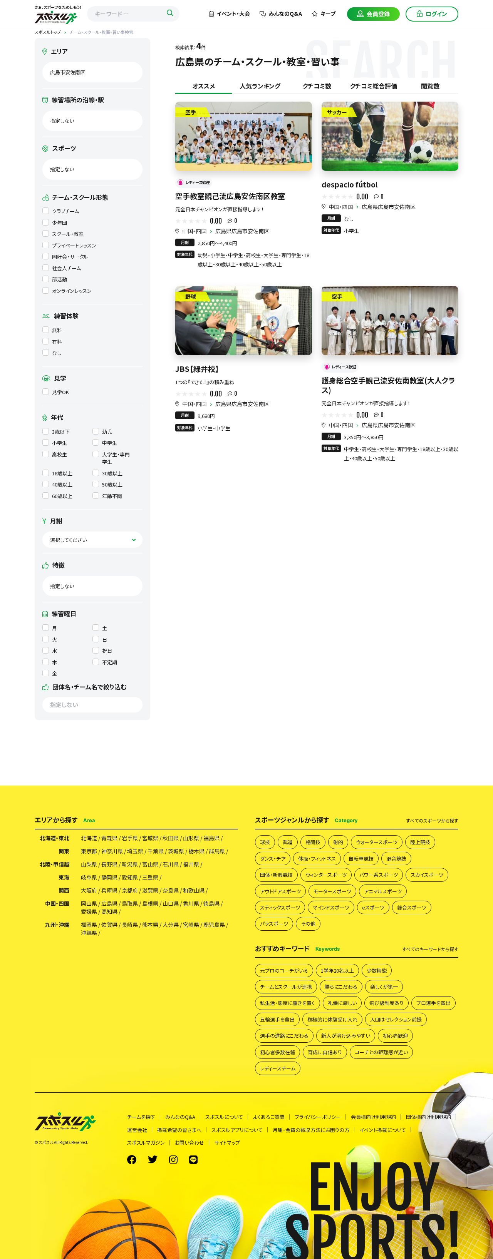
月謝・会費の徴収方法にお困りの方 (311, 1130)
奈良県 (171, 890)
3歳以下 (61, 431)
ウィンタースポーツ (326, 874)
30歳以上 (112, 473)
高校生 (59, 454)
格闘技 (312, 842)
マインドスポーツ (331, 907)
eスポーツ (373, 907)
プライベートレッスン (74, 245)
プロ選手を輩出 (433, 1003)
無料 (57, 330)
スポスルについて (224, 1116)
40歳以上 (62, 484)
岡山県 (89, 903)
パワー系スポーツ (378, 874)
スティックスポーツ (280, 907)
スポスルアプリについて (237, 1130)
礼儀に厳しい (342, 1003)
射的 (338, 842)
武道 (288, 842)
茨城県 (176, 851)
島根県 (150, 903)
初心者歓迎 (395, 1035)
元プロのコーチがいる (284, 970)
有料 (57, 341)
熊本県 (150, 924)
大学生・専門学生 (116, 458)
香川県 (191, 903)
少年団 (59, 222)
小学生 (59, 442)
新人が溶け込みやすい (345, 1035)
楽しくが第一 (384, 986)
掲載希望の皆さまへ (179, 1130)
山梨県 (89, 864)
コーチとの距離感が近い (381, 1052)
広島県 (109, 903)
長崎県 (130, 924)
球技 (265, 842)
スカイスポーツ (427, 874)
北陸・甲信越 (54, 864)
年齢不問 (112, 496)
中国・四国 (194, 231)
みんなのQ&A (285, 13)
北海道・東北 (54, 838)
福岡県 (89, 924)
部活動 (59, 279)
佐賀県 (109, 924)
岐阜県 (89, 877)
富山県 (150, 864)
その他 (308, 923)
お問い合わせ (189, 1142)
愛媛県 (89, 911)
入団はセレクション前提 (396, 1019)
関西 (64, 890)
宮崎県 (191, 924)
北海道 (89, 838)
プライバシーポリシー (318, 1116)
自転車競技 (361, 858)
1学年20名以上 (337, 970)
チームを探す (141, 1116)
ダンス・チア (272, 858)
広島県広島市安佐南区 (242, 231)
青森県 (109, 838)
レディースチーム (277, 1068)
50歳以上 (112, 484)
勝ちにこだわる (341, 986)
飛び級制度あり (386, 1003)
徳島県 (211, 903)
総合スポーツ (411, 907)
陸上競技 (420, 842)
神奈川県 (112, 851)
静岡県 (109, 877)
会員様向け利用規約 (373, 1116)
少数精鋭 (377, 970)
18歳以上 (62, 473)
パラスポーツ (274, 923)
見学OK (60, 392)
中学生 (109, 442)
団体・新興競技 (276, 874)
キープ (327, 13)
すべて (432, 820)
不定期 (109, 662)
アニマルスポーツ (383, 891)
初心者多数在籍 (277, 1052)
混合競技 (396, 858)
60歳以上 (62, 496)
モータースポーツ (332, 891)
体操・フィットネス (317, 858)
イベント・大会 (233, 13)
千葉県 (156, 851)
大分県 (171, 924)
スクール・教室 (68, 233)
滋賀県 (150, 890)
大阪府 (89, 890)
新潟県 (130, 864)
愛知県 (130, 877)
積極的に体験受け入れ (332, 1019)
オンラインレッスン (72, 290)
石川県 (171, 864)
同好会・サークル (70, 256)
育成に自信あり (325, 1052)
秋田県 (171, 838)
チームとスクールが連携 (286, 986)
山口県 (171, 903)
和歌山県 (194, 890)
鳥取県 (130, 903)
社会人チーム (66, 268)
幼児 (107, 431)
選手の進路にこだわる (284, 1035)
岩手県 (130, 838)
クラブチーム (65, 211)
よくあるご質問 (269, 1116)
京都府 (130, 890)
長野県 (109, 864)
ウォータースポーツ (376, 842)
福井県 (191, 864)
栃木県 (196, 851)
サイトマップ (227, 1142)
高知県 (109, 911)
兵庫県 (109, 890)
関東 (64, 851)
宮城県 (150, 838)
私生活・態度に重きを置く (287, 1003)
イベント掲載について (382, 1130)
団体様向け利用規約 (428, 1116)
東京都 (89, 851)
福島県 (211, 838)
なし (56, 352)
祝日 (107, 650)
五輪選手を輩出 (277, 1019)
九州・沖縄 (57, 924)
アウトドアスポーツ (280, 891)
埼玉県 (135, 851)
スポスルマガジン (146, 1142)
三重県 (150, 877)
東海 (64, 877)
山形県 (191, 838)
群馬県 (217, 851)
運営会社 (137, 1130)
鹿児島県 (214, 924)
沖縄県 (89, 932)
